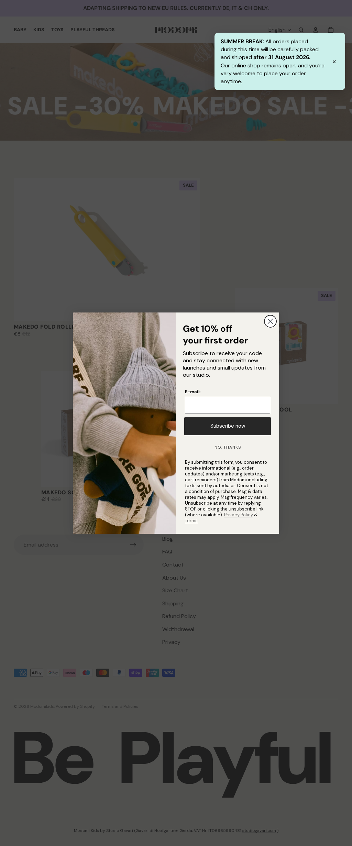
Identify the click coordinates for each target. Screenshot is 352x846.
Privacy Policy (238, 515)
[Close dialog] (270, 321)
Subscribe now (227, 425)
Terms (191, 521)
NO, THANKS (227, 447)
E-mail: (192, 392)
